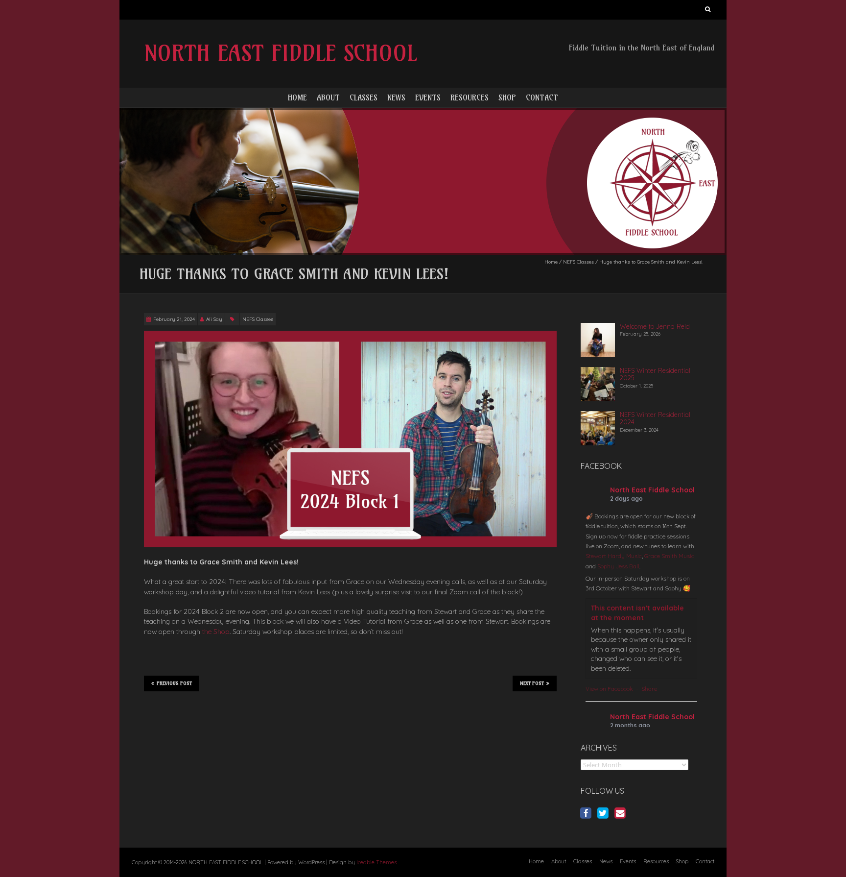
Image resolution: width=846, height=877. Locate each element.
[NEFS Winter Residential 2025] (598, 371)
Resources (469, 97)
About (328, 97)
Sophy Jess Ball (618, 566)
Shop (507, 97)
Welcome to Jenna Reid (655, 326)
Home (297, 97)
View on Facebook (609, 688)
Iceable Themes (376, 862)
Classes (363, 97)
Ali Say (214, 319)
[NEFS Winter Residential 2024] (598, 415)
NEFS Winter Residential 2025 (655, 374)
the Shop (216, 631)
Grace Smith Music (669, 556)
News (396, 97)
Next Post (532, 683)
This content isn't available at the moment (637, 613)
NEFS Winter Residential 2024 (655, 418)
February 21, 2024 (174, 319)
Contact (542, 97)
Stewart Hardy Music (614, 556)
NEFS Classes (578, 262)
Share (649, 688)
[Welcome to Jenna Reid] (598, 327)
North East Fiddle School (652, 490)
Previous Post (174, 683)
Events (428, 97)
